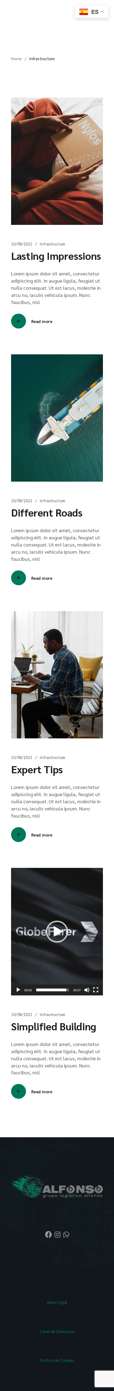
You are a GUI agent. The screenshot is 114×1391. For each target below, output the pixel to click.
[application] (57, 931)
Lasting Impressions (56, 255)
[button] (57, 932)
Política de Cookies (57, 1360)
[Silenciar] (87, 990)
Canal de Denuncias (57, 1331)
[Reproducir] (18, 990)
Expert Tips (37, 769)
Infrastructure (52, 243)
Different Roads (46, 512)
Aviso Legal (57, 1302)
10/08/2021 (21, 243)
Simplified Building (53, 1026)
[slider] (52, 990)
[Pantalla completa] (96, 990)
